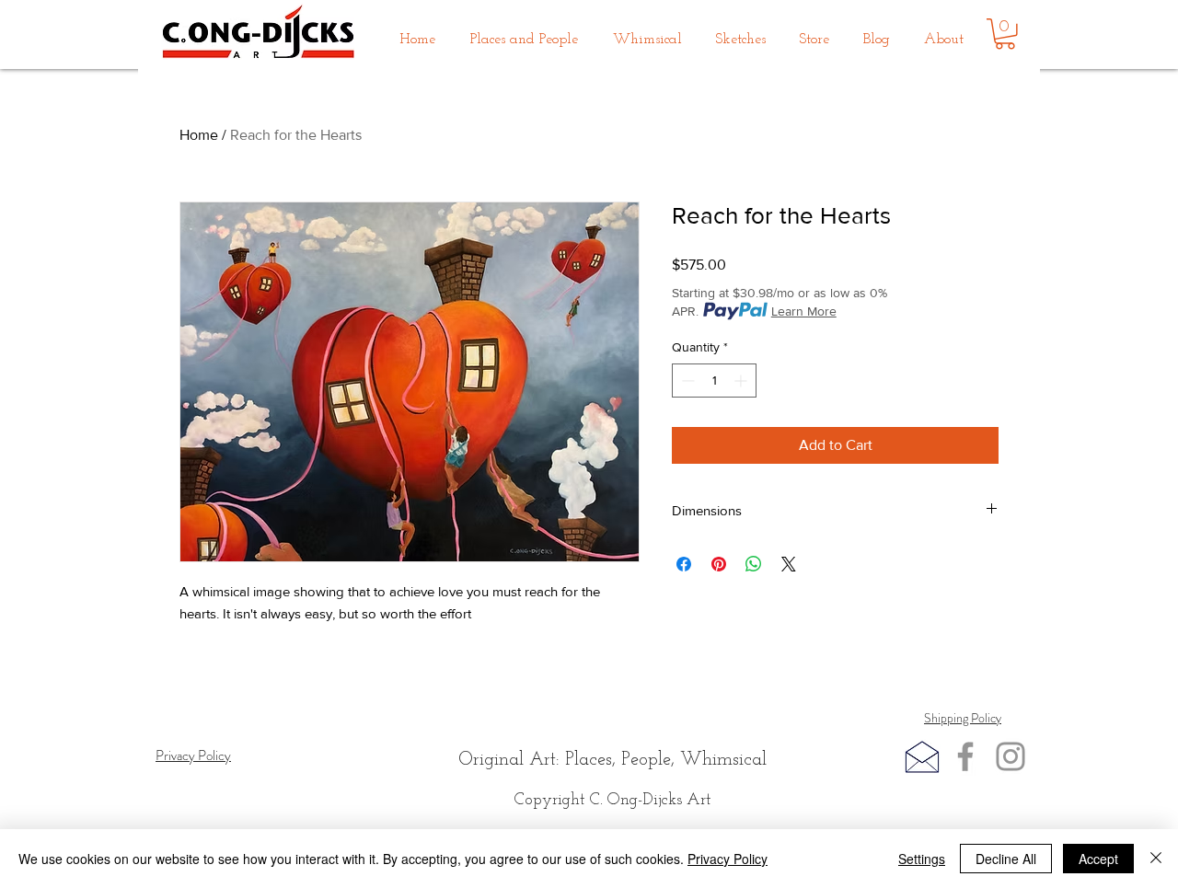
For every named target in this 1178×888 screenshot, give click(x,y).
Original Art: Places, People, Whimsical (612, 760)
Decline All (1006, 858)
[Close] (1156, 858)
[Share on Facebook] (684, 564)
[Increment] (742, 380)
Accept (1098, 858)
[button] (524, 31)
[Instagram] (1010, 756)
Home (198, 135)
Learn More (804, 311)
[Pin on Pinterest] (719, 564)
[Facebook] (965, 756)
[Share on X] (789, 564)
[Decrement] (686, 380)
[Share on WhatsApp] (754, 564)
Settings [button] (921, 858)
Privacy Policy (727, 858)
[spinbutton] (714, 380)
